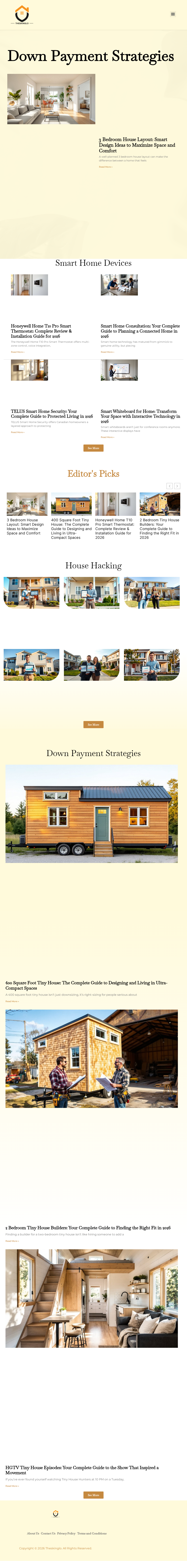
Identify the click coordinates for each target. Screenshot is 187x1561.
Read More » (105, 166)
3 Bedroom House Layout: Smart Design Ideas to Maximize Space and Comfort (137, 145)
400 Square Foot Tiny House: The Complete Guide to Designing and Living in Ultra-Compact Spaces (71, 529)
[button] (173, 14)
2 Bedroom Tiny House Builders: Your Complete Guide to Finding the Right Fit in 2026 (159, 529)
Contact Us (48, 1533)
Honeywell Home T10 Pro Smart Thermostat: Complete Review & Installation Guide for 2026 (41, 331)
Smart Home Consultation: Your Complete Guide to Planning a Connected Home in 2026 (140, 331)
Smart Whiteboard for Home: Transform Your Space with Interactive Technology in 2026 (140, 416)
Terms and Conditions (91, 1533)
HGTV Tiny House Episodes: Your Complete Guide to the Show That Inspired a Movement (82, 1470)
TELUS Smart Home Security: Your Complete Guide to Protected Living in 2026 (52, 414)
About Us (33, 1533)
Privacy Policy (66, 1533)
